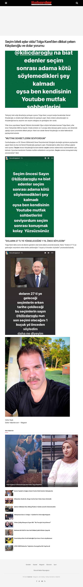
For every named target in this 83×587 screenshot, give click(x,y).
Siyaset (35, 564)
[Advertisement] (41, 21)
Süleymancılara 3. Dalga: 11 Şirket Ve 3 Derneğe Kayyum (32, 514)
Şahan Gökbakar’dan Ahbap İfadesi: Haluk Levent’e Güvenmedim (35, 507)
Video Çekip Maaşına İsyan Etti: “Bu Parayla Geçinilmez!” (32, 522)
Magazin (41, 564)
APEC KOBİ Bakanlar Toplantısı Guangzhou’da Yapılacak (32, 546)
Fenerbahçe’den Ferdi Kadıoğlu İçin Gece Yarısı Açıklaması (33, 538)
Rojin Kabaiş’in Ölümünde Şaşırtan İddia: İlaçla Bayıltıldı (24, 484)
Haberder (29, 577)
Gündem (28, 564)
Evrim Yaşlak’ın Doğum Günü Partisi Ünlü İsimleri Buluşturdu (33, 491)
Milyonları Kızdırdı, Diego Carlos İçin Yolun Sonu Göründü (32, 499)
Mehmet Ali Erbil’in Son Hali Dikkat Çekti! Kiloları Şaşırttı (32, 530)
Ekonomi (49, 564)
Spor (55, 564)
